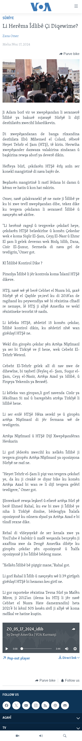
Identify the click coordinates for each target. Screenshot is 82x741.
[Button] (69, 54)
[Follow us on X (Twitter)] (16, 705)
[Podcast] (55, 705)
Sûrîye (8, 18)
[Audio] (41, 735)
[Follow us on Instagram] (36, 705)
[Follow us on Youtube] (26, 705)
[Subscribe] (65, 705)
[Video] (17, 735)
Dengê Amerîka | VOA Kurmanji (33, 635)
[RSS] (45, 705)
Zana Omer (11, 36)
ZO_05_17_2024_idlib (25, 629)
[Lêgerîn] (64, 735)
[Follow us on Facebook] (7, 705)
